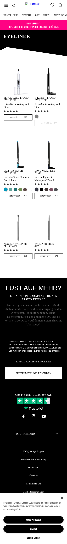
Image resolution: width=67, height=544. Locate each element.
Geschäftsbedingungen (33, 492)
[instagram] (33, 416)
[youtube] (43, 416)
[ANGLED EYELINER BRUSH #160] (18, 227)
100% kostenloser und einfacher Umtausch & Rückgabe (33, 25)
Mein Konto (33, 467)
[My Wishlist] (53, 5)
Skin (37, 15)
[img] (5, 111)
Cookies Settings (33, 537)
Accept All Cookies (33, 519)
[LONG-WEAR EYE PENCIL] (49, 154)
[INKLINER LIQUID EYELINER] (49, 81)
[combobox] (33, 434)
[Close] (62, 498)
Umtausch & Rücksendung (33, 459)
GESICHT (26, 15)
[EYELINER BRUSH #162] (49, 227)
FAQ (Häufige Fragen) (33, 451)
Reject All (33, 529)
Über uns (33, 475)
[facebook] (23, 416)
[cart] (60, 5)
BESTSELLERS (10, 15)
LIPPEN (46, 15)
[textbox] (33, 434)
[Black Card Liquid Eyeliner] (18, 81)
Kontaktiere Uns (33, 484)
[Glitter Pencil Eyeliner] (18, 154)
